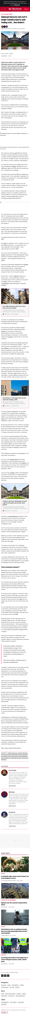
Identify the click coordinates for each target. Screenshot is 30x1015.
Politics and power (6, 14)
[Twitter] (5, 975)
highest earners (14, 459)
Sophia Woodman (13, 516)
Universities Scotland (15, 758)
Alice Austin (4, 880)
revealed (12, 472)
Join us (26, 9)
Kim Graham (4, 756)
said (16, 153)
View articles (12, 785)
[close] (28, 3)
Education (25, 753)
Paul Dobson (21, 28)
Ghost (19, 1010)
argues (3, 331)
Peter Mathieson (23, 756)
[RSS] (8, 975)
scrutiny (22, 453)
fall (12, 358)
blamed (26, 264)
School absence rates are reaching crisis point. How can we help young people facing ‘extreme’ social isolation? (14, 931)
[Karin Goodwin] (2, 26)
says (15, 373)
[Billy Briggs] (4, 26)
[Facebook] (2, 975)
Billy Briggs (13, 28)
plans (4, 243)
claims (2, 418)
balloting (16, 276)
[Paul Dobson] (6, 26)
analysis (14, 166)
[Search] (5, 9)
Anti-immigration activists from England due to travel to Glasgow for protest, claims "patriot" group (14, 959)
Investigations (5, 1002)
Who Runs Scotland (6, 754)
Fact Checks (13, 1002)
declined (10, 337)
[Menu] (2, 9)
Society (20, 753)
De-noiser (3, 1004)
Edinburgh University (17, 754)
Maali (23, 1010)
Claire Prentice (5, 935)
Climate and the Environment (8, 900)
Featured (25, 754)
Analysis (6, 348)
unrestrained (5, 283)
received (23, 463)
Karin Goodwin (5, 28)
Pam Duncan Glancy (13, 756)
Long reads (21, 1002)
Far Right (3, 955)
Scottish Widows (5, 758)
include (3, 255)
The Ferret (7, 1010)
